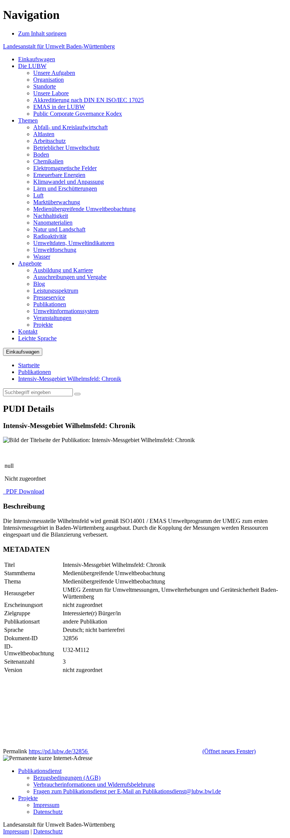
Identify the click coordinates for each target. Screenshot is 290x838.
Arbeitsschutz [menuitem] (49, 141)
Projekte (28, 798)
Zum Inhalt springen (42, 33)
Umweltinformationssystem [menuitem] (66, 311)
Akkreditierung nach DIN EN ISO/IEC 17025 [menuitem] (88, 100)
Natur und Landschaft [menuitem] (59, 229)
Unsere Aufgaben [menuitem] (54, 73)
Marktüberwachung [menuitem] (56, 202)
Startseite (29, 365)
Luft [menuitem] (38, 195)
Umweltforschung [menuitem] (54, 250)
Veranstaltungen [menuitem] (52, 318)
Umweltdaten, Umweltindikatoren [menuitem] (73, 243)
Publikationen (34, 372)
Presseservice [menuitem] (49, 297)
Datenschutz (48, 812)
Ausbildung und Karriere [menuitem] (63, 270)
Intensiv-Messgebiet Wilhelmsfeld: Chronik (69, 379)
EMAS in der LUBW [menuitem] (59, 107)
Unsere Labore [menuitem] (51, 93)
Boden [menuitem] (41, 154)
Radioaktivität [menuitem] (49, 236)
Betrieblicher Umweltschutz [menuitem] (66, 147)
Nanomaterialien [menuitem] (52, 222)
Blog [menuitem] (39, 284)
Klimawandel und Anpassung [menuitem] (68, 181)
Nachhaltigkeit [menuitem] (50, 216)
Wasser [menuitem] (41, 256)
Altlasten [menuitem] (43, 134)
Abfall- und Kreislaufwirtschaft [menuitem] (70, 127)
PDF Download (24, 491)
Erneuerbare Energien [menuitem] (59, 175)
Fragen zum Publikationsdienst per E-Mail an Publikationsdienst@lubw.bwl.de (127, 791)
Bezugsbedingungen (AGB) (66, 777)
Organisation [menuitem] (48, 79)
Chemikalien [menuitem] (48, 161)
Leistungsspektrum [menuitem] (55, 290)
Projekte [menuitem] (43, 324)
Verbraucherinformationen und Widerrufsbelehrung (94, 784)
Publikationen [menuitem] (49, 304)
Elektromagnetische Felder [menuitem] (65, 168)
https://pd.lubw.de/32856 (142, 751)
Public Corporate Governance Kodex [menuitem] (77, 113)
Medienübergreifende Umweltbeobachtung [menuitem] (84, 209)
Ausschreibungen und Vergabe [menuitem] (69, 277)
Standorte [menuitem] (44, 86)
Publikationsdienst (40, 771)
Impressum (46, 805)
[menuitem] (36, 59)
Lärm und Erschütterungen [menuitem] (65, 188)
